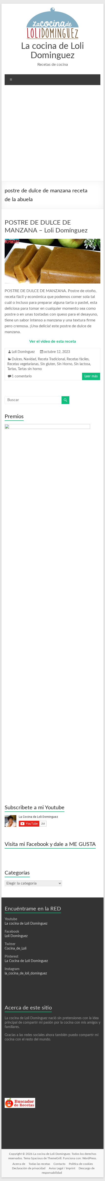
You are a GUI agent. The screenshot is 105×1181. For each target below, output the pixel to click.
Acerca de (18, 1163)
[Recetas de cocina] (20, 1100)
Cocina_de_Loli (15, 948)
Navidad (30, 359)
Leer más (91, 376)
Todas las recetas (39, 1163)
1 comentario (22, 376)
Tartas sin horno (30, 369)
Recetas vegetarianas (23, 364)
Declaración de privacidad (28, 1168)
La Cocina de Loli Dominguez (26, 961)
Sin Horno (64, 364)
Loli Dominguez (23, 352)
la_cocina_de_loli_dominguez (26, 973)
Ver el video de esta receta (52, 341)
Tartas (11, 369)
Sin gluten (47, 364)
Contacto (59, 1163)
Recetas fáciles (78, 359)
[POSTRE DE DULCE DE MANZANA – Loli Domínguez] (52, 241)
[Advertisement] (52, 135)
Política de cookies (81, 1163)
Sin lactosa (82, 364)
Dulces (17, 359)
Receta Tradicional (51, 359)
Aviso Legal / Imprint (62, 1168)
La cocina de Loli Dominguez (26, 923)
